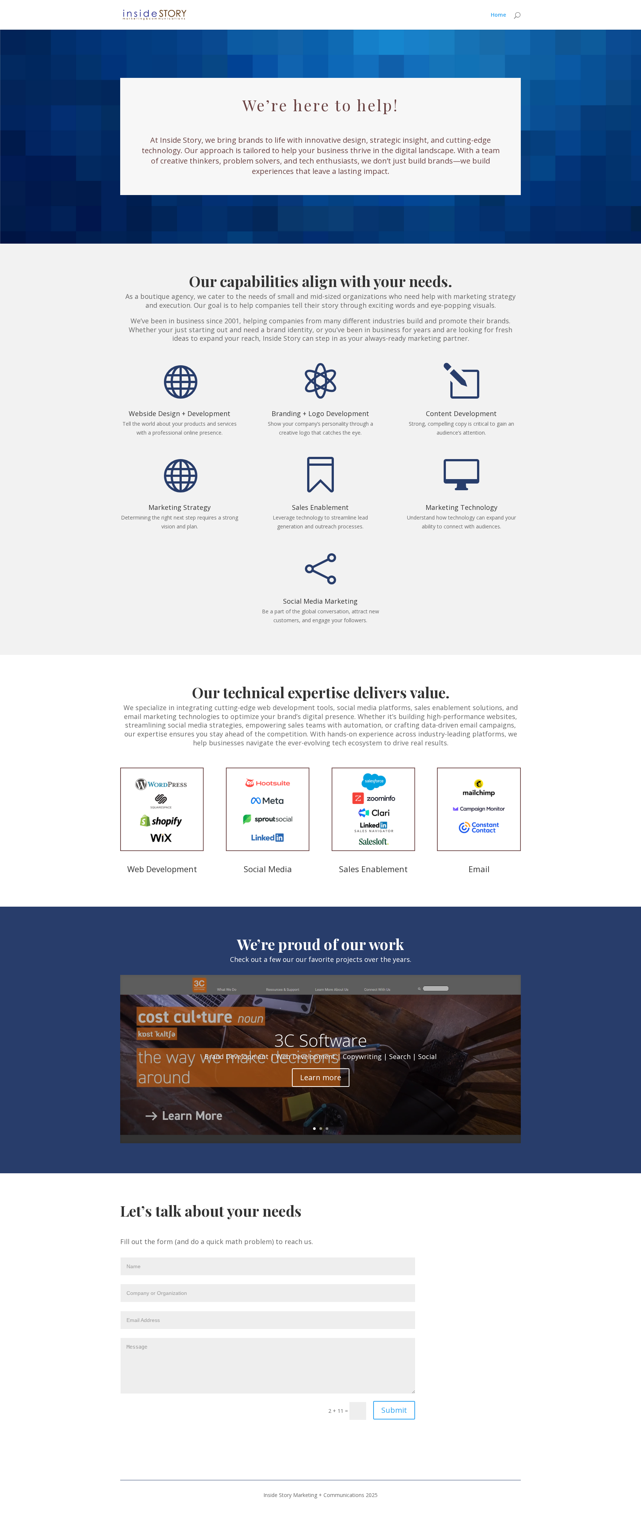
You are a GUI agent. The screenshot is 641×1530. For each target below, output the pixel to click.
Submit (394, 1410)
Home (498, 15)
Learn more (320, 1077)
